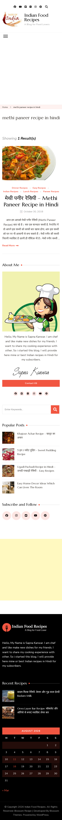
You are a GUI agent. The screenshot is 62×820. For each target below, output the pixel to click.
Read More (8, 245)
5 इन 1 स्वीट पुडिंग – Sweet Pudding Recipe (36, 452)
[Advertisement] (31, 72)
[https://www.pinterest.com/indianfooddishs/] (45, 515)
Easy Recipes (39, 188)
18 (14, 766)
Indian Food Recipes (36, 17)
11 (14, 759)
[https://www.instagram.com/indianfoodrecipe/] (16, 515)
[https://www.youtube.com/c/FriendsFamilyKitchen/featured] (35, 515)
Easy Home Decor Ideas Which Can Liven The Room (36, 485)
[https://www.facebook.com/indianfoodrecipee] (6, 515)
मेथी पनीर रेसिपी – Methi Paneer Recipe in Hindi (31, 201)
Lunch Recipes (30, 192)
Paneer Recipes (51, 192)
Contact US (31, 383)
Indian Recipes (10, 192)
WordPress (42, 815)
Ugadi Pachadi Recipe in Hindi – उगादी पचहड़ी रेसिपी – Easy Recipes (36, 468)
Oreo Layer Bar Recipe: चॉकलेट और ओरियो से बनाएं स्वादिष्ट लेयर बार (37, 710)
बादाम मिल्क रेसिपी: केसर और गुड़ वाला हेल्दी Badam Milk (38, 693)
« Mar (5, 790)
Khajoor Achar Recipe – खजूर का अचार (36, 435)
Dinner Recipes (20, 188)
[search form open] (46, 6)
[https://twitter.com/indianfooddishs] (26, 515)
